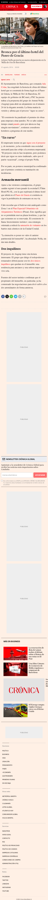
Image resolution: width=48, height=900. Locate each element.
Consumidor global (10, 814)
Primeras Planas (8, 780)
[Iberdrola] (34, 13)
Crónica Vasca (7, 800)
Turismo (17, 75)
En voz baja (6, 783)
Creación (5, 762)
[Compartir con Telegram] (15, 296)
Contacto (6, 838)
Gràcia (23, 75)
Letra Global (7, 807)
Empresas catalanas (10, 853)
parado (16, 123)
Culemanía (6, 803)
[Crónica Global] (15, 6)
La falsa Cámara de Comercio (17, 2)
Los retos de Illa (32, 2)
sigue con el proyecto (36, 142)
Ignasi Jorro (5, 79)
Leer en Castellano (7, 10)
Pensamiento (7, 765)
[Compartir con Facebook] (3, 296)
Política (5, 751)
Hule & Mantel (7, 818)
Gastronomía (7, 776)
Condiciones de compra (11, 860)
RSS (3, 842)
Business (5, 754)
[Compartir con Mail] (20, 296)
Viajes (4, 769)
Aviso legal (6, 835)
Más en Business (11, 641)
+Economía (6, 772)
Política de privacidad (10, 845)
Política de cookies (9, 849)
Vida (4, 758)
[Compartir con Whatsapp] (11, 296)
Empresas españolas (10, 856)
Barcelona (8, 75)
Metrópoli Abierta (9, 796)
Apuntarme (40, 475)
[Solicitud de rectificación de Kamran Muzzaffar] (24, 689)
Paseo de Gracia (22, 195)
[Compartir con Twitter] (7, 296)
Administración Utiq (10, 863)
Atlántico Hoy (7, 811)
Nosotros (6, 831)
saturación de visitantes (30, 225)
